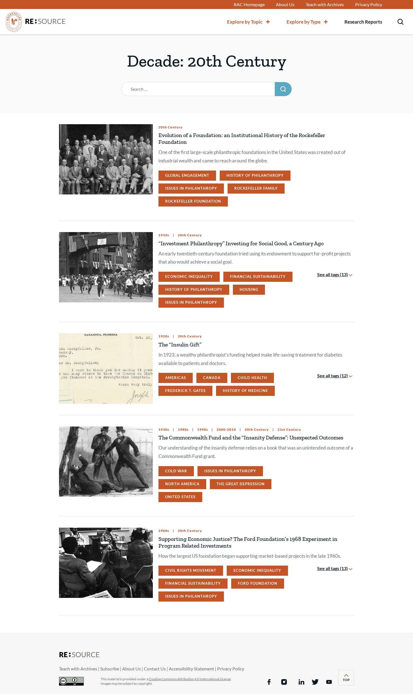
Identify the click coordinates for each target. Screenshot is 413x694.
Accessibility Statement (191, 668)
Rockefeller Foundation (193, 201)
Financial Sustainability (258, 276)
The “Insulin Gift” (179, 344)
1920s (163, 336)
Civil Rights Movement (190, 570)
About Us (285, 4)
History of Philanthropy (255, 175)
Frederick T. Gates (185, 390)
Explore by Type (304, 22)
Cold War (176, 471)
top (348, 681)
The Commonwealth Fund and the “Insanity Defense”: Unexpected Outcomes (250, 437)
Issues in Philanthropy (191, 188)
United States (180, 497)
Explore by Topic (244, 22)
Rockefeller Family (256, 188)
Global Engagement (187, 175)
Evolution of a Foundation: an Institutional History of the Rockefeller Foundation (241, 138)
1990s (202, 430)
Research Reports (363, 22)
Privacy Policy (368, 4)
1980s (183, 430)
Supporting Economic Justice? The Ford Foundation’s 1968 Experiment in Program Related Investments (247, 542)
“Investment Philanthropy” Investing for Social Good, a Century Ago (241, 243)
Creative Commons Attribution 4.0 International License (190, 679)
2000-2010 (226, 430)
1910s (163, 235)
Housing (249, 289)
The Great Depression (241, 484)
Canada (212, 377)
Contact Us (155, 668)
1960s (163, 531)
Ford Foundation (257, 583)
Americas (175, 377)
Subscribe (109, 668)
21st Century (289, 430)
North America (182, 484)
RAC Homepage (249, 4)
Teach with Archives (325, 4)
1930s (163, 430)
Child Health (252, 377)
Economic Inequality (189, 276)
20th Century (170, 127)
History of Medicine (245, 390)
